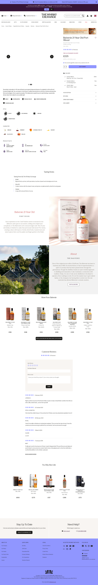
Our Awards (4, 551)
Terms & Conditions (46, 545)
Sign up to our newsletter (24, 532)
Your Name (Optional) (32, 368)
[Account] (88, 16)
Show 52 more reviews (30, 454)
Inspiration (93, 22)
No (51, 9)
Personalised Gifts (25, 551)
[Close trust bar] (96, 2)
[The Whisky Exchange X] (86, 546)
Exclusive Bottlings (25, 554)
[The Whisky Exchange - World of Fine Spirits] (49, 16)
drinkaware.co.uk (52, 582)
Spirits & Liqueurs (46, 22)
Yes (46, 9)
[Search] (83, 15)
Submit (49, 386)
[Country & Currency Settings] (95, 16)
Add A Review (30, 363)
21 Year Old (28, 145)
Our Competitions (25, 557)
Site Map (24, 545)
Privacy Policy (45, 548)
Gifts (15, 22)
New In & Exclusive (6, 22)
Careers (3, 560)
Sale (86, 22)
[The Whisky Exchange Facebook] (83, 546)
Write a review (30, 374)
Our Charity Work (5, 554)
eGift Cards (24, 548)
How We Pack (67, 92)
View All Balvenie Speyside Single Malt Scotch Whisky (49, 338)
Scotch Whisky (24, 22)
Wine (55, 22)
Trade (5, 15)
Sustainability (4, 557)
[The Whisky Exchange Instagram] (89, 546)
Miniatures (72, 22)
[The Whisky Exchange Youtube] (92, 546)
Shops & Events (16, 15)
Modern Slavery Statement (48, 554)
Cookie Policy (45, 551)
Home (3, 26)
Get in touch (67, 531)
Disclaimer (66, 103)
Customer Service (30, 15)
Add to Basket (82, 66)
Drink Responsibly (68, 99)
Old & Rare (63, 22)
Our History (4, 548)
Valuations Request (26, 560)
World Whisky (34, 22)
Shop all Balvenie (73, 284)
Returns (65, 96)
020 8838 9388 (82, 531)
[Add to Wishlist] (95, 38)
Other (79, 22)
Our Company (4, 545)
